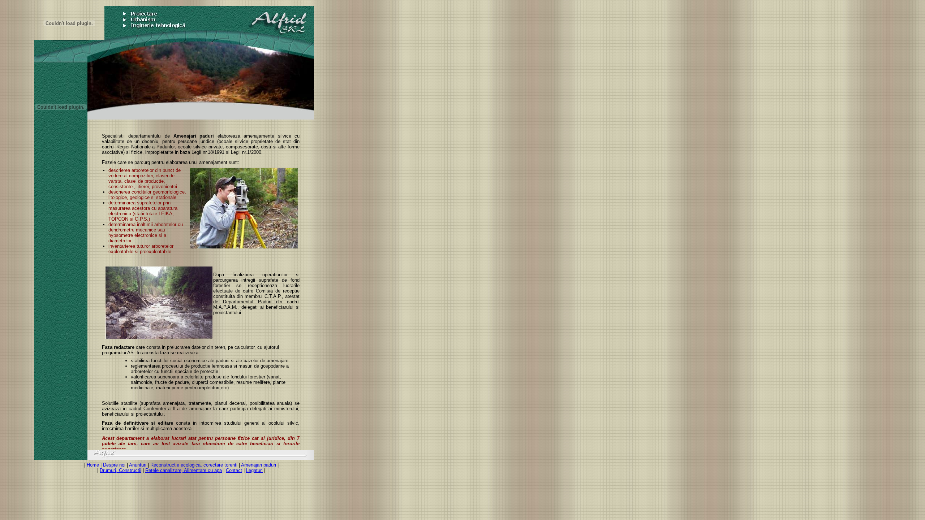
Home (93, 465)
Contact (234, 470)
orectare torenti (221, 465)
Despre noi (114, 465)
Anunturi (137, 465)
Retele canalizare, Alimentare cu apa (183, 470)
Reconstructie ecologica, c (178, 465)
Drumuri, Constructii (120, 470)
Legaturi (254, 470)
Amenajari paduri (258, 465)
